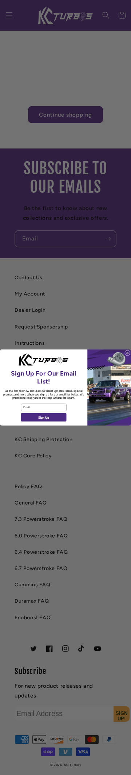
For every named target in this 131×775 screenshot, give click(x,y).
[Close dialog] (127, 353)
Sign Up (43, 417)
